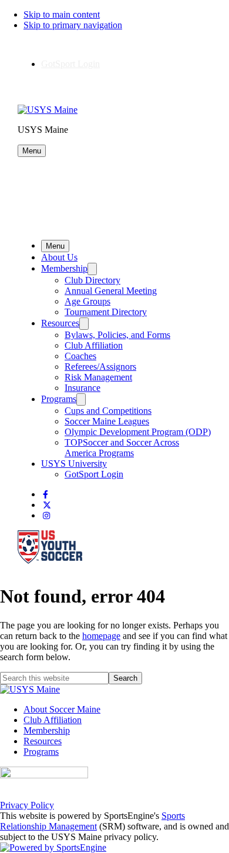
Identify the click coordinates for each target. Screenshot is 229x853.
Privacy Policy (27, 805)
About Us (59, 257)
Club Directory (92, 280)
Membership (64, 268)
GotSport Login (70, 64)
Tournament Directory (106, 312)
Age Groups (87, 301)
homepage (101, 636)
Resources (60, 323)
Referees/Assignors (100, 367)
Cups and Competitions (108, 411)
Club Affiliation (94, 345)
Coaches (80, 356)
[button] (32, 151)
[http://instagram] (46, 515)
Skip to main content (61, 14)
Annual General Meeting (111, 291)
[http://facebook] (45, 494)
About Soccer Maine (61, 709)
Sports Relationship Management (92, 821)
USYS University (74, 464)
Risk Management (98, 377)
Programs (58, 399)
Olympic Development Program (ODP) (138, 432)
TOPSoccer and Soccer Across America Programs (122, 447)
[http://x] (47, 505)
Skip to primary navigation (72, 25)
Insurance (82, 388)
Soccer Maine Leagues (107, 421)
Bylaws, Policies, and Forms (117, 335)
